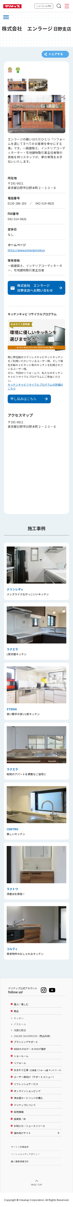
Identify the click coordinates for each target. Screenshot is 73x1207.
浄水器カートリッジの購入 (28, 1098)
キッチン (19, 1018)
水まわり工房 (37, 1070)
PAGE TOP (36, 1184)
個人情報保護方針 (20, 1161)
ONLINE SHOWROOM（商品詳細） (33, 1036)
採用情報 (19, 1112)
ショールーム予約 (43, 6)
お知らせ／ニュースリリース (29, 1125)
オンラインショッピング (27, 1091)
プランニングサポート (26, 1042)
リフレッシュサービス (26, 1084)
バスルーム (20, 1024)
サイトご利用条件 (20, 1146)
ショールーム (21, 1056)
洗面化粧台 (20, 1030)
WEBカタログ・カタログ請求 (30, 1049)
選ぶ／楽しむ (21, 1004)
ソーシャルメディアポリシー (25, 1154)
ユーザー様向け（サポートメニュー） (34, 1077)
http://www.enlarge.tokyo (26, 250)
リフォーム (20, 1063)
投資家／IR (20, 1119)
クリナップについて (25, 1105)
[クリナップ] (12, 6)
